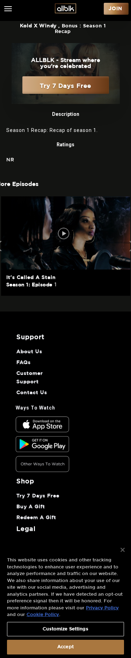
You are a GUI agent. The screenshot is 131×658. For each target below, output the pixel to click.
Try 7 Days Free (65, 86)
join (115, 8)
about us (29, 351)
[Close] (122, 550)
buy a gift (30, 506)
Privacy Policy (102, 608)
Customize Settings (65, 629)
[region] (65, 599)
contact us (31, 392)
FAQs (23, 362)
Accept (65, 647)
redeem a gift (36, 517)
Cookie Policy (43, 614)
